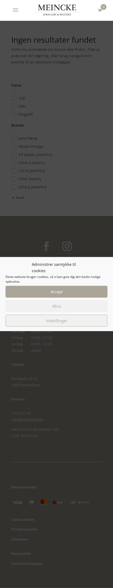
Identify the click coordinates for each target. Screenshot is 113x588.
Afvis (56, 306)
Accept (57, 291)
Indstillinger (56, 320)
